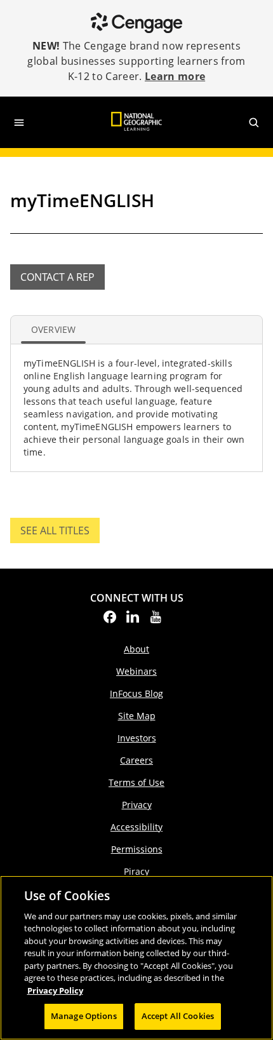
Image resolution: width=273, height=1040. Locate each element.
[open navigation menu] (19, 123)
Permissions (137, 849)
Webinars (136, 671)
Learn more (175, 76)
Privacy (137, 805)
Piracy (136, 871)
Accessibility (136, 827)
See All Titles (60, 533)
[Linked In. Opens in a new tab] (132, 621)
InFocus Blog (136, 693)
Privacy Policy (55, 990)
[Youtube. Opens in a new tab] (155, 621)
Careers (136, 760)
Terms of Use (136, 782)
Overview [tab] (53, 329)
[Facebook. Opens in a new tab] (109, 621)
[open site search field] (254, 123)
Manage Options (84, 1016)
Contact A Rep (57, 277)
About (136, 649)
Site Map (137, 716)
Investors (136, 738)
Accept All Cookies (178, 1016)
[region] (136, 957)
